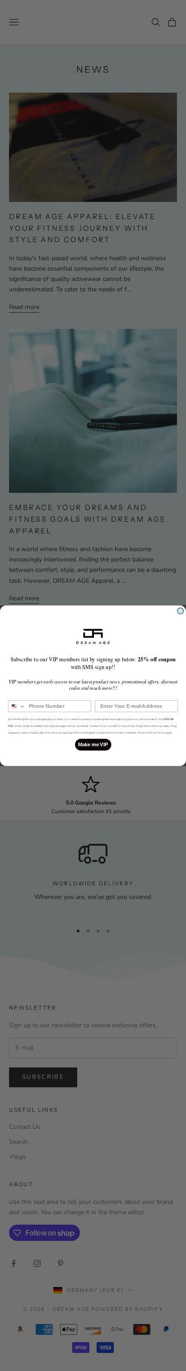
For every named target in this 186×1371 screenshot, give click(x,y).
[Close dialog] (180, 611)
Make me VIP (93, 744)
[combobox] (17, 705)
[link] (93, 636)
